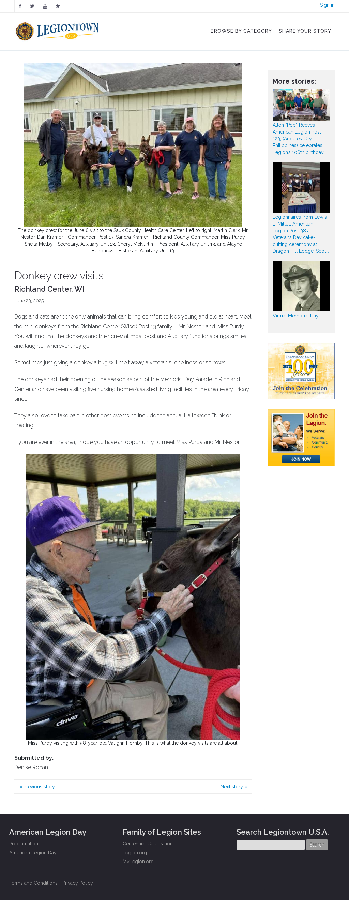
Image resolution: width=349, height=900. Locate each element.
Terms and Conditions (33, 883)
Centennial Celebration (148, 844)
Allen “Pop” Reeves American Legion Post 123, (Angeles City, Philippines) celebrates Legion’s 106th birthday (298, 138)
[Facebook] (20, 6)
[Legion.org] (57, 6)
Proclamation (23, 844)
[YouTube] (45, 6)
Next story (234, 786)
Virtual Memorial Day (296, 316)
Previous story (37, 786)
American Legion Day (33, 852)
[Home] (58, 29)
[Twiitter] (32, 6)
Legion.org (135, 852)
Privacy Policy (77, 883)
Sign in (327, 5)
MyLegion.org (138, 861)
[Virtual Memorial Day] (301, 286)
